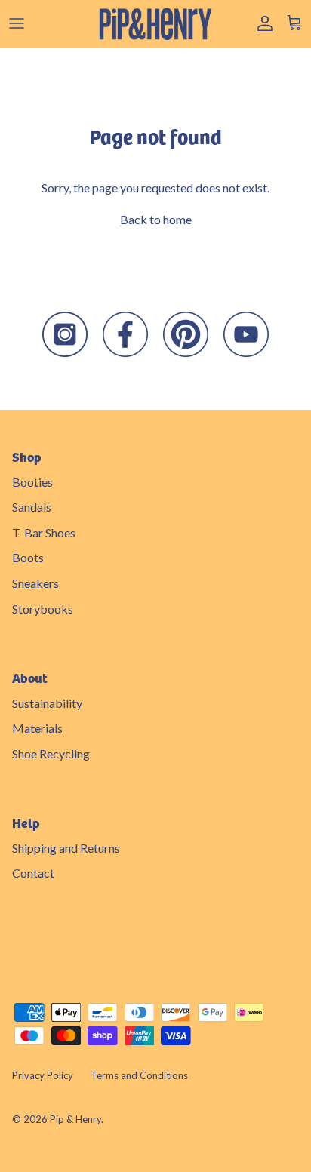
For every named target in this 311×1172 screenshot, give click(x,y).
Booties (32, 482)
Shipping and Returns (66, 848)
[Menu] (16, 23)
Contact (33, 873)
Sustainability (47, 703)
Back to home (156, 219)
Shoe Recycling (51, 753)
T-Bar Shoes (43, 532)
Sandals (31, 507)
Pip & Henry (75, 1119)
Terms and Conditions (139, 1075)
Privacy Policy (42, 1075)
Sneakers (35, 583)
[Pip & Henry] (155, 24)
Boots (28, 557)
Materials (37, 728)
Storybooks (42, 608)
